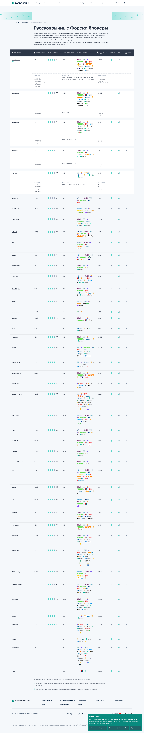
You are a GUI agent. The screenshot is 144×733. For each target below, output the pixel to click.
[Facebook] (79, 714)
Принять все (135, 728)
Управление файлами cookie (118, 728)
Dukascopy (15, 451)
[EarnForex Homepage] (20, 3)
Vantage (14, 512)
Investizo (15, 624)
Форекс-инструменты (50, 3)
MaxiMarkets (16, 209)
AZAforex (15, 599)
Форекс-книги (73, 3)
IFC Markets (15, 415)
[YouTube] (67, 713)
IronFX (14, 487)
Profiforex (15, 276)
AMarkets (15, 535)
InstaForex (15, 93)
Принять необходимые (98, 728)
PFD (13, 242)
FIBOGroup (15, 219)
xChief (14, 347)
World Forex (15, 383)
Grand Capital (16, 289)
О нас (108, 3)
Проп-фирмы (62, 3)
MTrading (15, 337)
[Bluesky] (82, 714)
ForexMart (15, 150)
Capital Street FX (17, 394)
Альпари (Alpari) (17, 584)
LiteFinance (15, 122)
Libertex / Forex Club (18, 462)
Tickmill (14, 318)
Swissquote (15, 312)
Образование (93, 3)
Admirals (14, 232)
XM (13, 470)
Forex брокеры (47, 700)
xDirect (14, 301)
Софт (102, 3)
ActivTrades (15, 525)
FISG (13, 671)
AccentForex (16, 265)
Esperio (14, 616)
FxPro (13, 430)
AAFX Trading (16, 572)
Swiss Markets (16, 373)
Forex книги (100, 700)
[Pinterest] (71, 714)
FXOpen (14, 173)
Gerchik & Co (16, 362)
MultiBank (15, 441)
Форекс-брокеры (36, 3)
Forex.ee (14, 329)
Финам (14, 255)
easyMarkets (16, 60)
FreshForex (15, 550)
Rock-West (15, 647)
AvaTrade (15, 198)
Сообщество (83, 3)
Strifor (14, 639)
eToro (13, 500)
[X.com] (75, 714)
